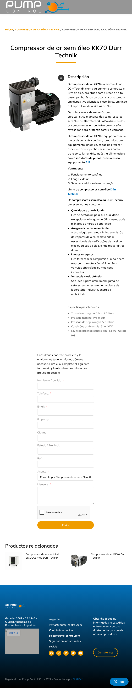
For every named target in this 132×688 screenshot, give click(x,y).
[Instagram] (58, 653)
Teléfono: (43, 393)
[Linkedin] (66, 653)
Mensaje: (43, 484)
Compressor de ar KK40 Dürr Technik (108, 555)
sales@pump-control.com (64, 635)
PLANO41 (78, 679)
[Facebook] (51, 653)
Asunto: (42, 471)
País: (40, 458)
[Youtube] (80, 653)
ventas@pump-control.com (65, 624)
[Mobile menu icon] (124, 7)
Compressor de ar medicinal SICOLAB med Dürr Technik (42, 555)
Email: (41, 406)
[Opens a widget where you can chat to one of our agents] (119, 682)
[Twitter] (73, 653)
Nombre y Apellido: (50, 380)
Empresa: (43, 419)
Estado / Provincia (48, 445)
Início (9, 29)
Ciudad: (42, 432)
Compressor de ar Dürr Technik (37, 29)
